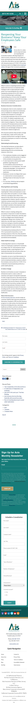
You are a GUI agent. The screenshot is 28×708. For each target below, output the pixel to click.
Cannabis (6, 409)
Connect (14, 441)
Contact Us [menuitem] (16, 654)
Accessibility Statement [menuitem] (19, 662)
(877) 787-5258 (7, 14)
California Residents (8, 500)
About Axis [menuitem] (3, 657)
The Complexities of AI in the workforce (15, 386)
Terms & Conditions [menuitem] (18, 659)
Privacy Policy (12, 494)
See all (4, 414)
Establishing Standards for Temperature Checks (14, 327)
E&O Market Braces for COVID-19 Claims (15, 329)
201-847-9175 (16, 639)
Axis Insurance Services (9, 297)
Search (23, 369)
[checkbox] (14, 593)
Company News (8, 411)
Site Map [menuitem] (3, 665)
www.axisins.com (14, 644)
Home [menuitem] (2, 654)
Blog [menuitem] (2, 662)
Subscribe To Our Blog (12, 28)
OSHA (12, 181)
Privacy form (12, 505)
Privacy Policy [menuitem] (17, 657)
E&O (3, 321)
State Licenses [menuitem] (17, 665)
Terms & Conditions (13, 357)
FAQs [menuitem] (2, 659)
